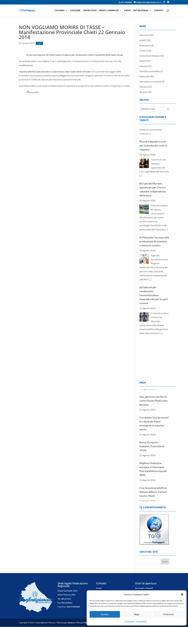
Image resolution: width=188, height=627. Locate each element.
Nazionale (144, 76)
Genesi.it (71, 622)
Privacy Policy (141, 621)
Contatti (158, 10)
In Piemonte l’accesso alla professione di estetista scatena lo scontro (154, 228)
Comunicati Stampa (149, 55)
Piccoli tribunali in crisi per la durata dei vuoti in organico (153, 133)
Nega (136, 614)
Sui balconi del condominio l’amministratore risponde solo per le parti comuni (153, 282)
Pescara (143, 86)
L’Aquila (143, 66)
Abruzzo (143, 35)
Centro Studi (90, 10)
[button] (182, 594)
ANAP (142, 40)
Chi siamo (59, 10)
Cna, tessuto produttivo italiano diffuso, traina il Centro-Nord (153, 486)
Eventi (127, 10)
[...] (140, 162)
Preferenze (168, 614)
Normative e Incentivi (150, 81)
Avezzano (144, 45)
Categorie (75, 10)
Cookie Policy (130, 621)
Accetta (105, 614)
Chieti (39, 43)
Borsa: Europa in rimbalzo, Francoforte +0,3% (151, 440)
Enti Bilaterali (140, 10)
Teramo (143, 91)
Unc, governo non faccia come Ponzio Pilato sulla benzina (153, 395)
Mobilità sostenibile (149, 71)
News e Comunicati (109, 10)
